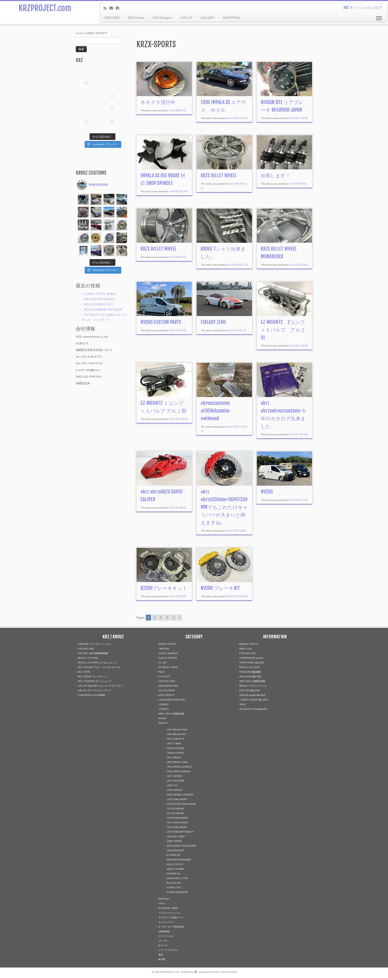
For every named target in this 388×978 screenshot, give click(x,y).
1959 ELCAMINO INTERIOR (102, 310)
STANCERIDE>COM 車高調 (91, 695)
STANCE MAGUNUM (177, 892)
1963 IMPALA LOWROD (179, 766)
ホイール (162, 945)
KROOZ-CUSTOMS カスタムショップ (97, 662)
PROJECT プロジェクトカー (253, 685)
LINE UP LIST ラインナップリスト (95, 690)
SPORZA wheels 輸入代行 (252, 695)
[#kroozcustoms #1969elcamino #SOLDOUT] (96, 212)
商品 (160, 954)
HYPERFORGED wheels (251, 658)
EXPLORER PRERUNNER (179, 859)
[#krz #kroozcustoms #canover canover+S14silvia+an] (121, 73)
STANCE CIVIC (174, 887)
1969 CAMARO (174, 790)
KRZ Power (136, 17)
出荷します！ (275, 175)
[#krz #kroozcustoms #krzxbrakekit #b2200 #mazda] (83, 73)
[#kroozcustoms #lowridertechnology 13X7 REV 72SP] (108, 237)
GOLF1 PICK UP (175, 864)
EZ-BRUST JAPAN (167, 667)
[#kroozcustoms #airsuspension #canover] (83, 212)
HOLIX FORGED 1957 (98, 304)
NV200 (267, 492)
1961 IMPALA (174, 757)
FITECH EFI (164, 676)
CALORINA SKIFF (175, 850)
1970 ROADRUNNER (177, 817)
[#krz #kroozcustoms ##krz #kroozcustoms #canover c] (108, 73)
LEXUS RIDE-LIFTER (177, 878)
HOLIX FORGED (166, 690)
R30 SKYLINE (173, 883)
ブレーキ (162, 940)
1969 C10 (172, 785)
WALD (242, 704)
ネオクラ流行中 (157, 102)
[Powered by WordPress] (195, 971)
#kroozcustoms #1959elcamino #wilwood (215, 410)
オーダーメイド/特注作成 (171, 926)
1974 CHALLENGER (177, 827)
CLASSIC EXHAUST (168, 653)
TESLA (161, 903)
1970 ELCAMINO (175, 808)
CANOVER (111, 17)
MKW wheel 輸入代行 (250, 676)
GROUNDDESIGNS (168, 685)
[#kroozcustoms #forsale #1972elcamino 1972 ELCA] (108, 212)
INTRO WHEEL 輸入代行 (251, 662)
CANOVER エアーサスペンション (94, 644)
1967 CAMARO (174, 776)
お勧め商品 (164, 931)
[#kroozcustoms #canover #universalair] (121, 212)
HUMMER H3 (173, 873)
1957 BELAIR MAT (176, 734)
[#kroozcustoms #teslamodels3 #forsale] (121, 199)
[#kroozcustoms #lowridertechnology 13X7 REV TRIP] (121, 225)
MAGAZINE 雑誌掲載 (250, 671)
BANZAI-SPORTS (248, 644)
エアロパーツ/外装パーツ (171, 917)
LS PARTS (163, 709)
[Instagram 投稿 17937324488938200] (96, 199)
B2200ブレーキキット (164, 588)
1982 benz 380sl (176, 836)
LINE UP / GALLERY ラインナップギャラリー (100, 685)
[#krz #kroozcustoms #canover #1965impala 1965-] (121, 86)
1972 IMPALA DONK (177, 822)
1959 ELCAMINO (175, 748)
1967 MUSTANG (175, 780)
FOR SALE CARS (86, 648)
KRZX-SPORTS (166, 695)
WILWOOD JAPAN (168, 908)
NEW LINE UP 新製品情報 (171, 713)
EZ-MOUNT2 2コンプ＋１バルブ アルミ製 (283, 329)
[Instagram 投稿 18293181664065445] (108, 86)
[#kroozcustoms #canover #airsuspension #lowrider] (83, 225)
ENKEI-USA (245, 648)
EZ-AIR (162, 662)
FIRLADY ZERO (213, 322)
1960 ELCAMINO (175, 752)
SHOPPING (231, 17)
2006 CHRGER (174, 841)
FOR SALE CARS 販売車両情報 (93, 653)
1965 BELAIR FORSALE (99, 299)
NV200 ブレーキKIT (220, 588)
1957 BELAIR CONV (177, 729)
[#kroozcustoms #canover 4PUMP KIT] (121, 250)
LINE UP (186, 17)
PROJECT (163, 723)
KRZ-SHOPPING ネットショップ (94, 681)
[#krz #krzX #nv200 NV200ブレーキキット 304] (108, 99)
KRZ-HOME (84, 671)
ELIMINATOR (173, 855)
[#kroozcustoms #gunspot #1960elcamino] (83, 199)
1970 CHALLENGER (177, 799)
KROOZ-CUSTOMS (88, 658)
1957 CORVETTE (175, 739)
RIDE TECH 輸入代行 (249, 690)
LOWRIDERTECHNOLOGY (172, 699)
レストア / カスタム (168, 950)
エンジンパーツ (166, 922)
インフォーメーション (169, 912)
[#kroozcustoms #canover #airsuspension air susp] (108, 225)
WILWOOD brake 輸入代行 (253, 709)
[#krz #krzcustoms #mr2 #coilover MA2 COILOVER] (96, 124)
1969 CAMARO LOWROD (180, 794)
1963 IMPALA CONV (177, 762)
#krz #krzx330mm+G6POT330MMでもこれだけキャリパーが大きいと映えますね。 (224, 507)
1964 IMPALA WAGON (179, 771)
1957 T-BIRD (174, 743)
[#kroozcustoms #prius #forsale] (108, 199)
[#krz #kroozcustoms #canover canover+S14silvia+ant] (96, 73)
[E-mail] (112, 8)
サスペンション (166, 936)
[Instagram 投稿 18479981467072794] (83, 250)
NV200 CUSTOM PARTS (160, 322)
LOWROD (163, 704)
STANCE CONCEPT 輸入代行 (253, 699)
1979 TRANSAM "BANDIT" (181, 831)
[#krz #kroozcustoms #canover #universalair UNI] (96, 99)
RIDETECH (163, 898)
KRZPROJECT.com (45, 8)
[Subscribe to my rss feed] (106, 8)
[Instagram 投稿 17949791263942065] (96, 86)
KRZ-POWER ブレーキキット (93, 676)
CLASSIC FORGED (167, 658)
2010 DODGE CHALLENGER (181, 845)
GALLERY (207, 17)
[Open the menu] (379, 19)
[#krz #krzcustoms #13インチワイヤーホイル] (108, 112)
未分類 (161, 959)
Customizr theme (228, 972)
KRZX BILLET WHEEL (219, 175)
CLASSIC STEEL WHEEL (100, 294)
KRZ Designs (162, 17)
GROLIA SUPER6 (175, 869)
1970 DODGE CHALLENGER (181, 804)
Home (79, 33)
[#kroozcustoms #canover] (121, 237)
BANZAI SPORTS (167, 644)
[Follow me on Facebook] (119, 8)
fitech (161, 671)
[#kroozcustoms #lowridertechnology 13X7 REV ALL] (96, 237)
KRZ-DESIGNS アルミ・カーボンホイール (99, 667)
